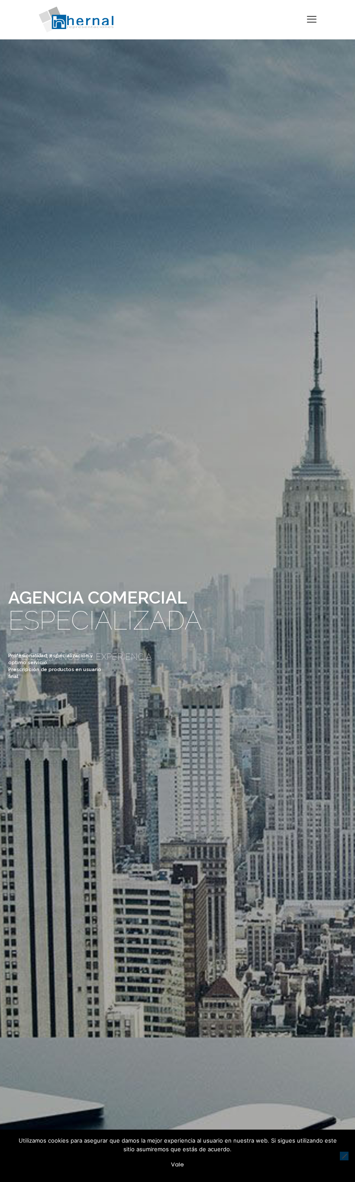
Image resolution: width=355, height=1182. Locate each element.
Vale (177, 1164)
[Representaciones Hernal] (75, 19)
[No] (344, 1156)
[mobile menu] (311, 19)
